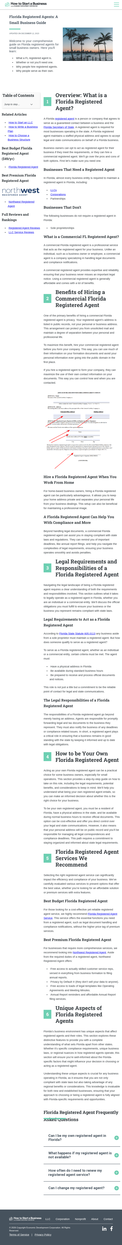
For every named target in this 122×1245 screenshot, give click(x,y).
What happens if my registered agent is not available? (80, 1155)
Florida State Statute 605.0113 (77, 633)
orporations (59, 194)
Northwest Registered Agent (89, 952)
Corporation (63, 1219)
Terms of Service (19, 1234)
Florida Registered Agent (23, 166)
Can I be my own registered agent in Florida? (77, 1138)
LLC (47, 1219)
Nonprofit (80, 1219)
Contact (108, 1219)
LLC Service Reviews (21, 232)
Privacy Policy (43, 1234)
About (94, 1219)
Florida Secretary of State (59, 127)
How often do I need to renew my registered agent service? (75, 1172)
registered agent (64, 118)
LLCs (53, 190)
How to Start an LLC (21, 122)
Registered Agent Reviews (24, 228)
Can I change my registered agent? (76, 1188)
